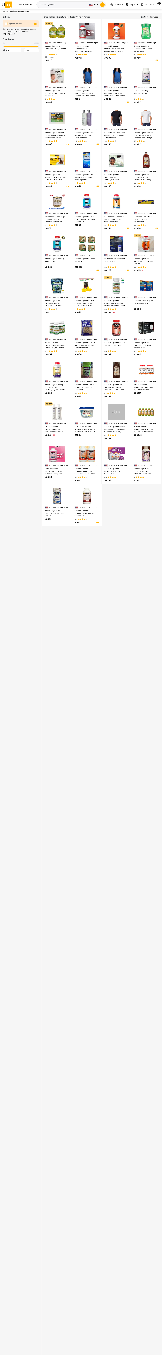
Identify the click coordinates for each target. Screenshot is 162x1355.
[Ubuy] (7, 4)
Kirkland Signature (63, 43)
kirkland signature (92, 43)
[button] (116, 4)
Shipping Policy (9, 34)
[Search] (102, 4)
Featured (154, 17)
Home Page (8, 11)
